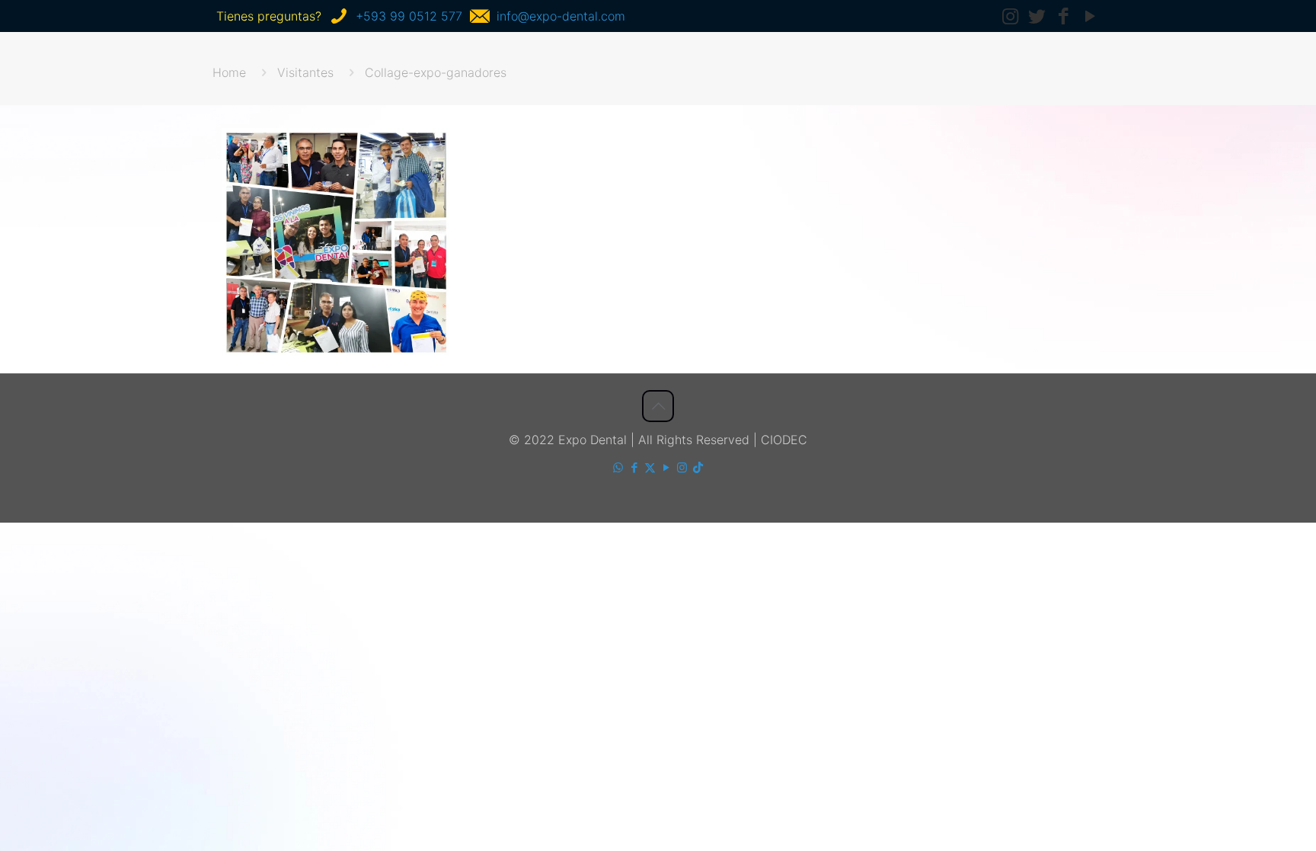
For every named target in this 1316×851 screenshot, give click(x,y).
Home (229, 72)
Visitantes (305, 72)
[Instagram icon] (682, 467)
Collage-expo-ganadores (435, 72)
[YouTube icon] (666, 467)
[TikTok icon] (698, 467)
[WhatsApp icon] (618, 467)
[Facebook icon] (634, 467)
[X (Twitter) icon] (650, 467)
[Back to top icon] (658, 406)
